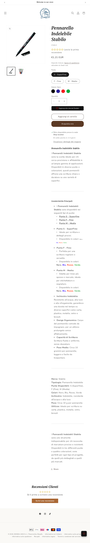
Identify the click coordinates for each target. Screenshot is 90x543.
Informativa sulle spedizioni (22, 536)
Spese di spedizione (71, 63)
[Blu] (58, 91)
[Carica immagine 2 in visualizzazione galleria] (21, 71)
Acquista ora (67, 124)
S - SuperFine (60, 74)
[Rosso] (63, 91)
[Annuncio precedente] (4, 2)
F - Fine (57, 81)
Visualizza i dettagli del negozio (67, 142)
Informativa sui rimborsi (53, 534)
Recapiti (37, 536)
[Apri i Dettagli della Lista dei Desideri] (84, 533)
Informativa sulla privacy (73, 534)
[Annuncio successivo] (85, 2)
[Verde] (68, 91)
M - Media (72, 81)
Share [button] (56, 469)
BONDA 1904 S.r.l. (21, 534)
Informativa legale (48, 536)
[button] (5, 13)
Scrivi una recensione (45, 501)
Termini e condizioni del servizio (69, 536)
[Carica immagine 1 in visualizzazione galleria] (11, 71)
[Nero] (53, 91)
